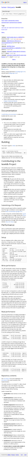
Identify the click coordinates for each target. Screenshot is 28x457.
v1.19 (13, 27)
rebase (24, 215)
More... (3, 32)
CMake (13, 145)
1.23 (2, 27)
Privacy (13, 454)
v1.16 (22, 27)
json (25, 454)
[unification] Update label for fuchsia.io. (16, 51)
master (6, 20)
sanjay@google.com (20, 71)
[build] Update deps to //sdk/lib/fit (15, 37)
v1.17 (19, 27)
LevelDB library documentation (9, 114)
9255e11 (4, 37)
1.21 (7, 27)
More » (14, 59)
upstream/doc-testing (13, 20)
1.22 (5, 27)
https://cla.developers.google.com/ (14, 211)
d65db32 (4, 41)
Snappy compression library (10, 101)
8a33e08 (4, 55)
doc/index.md (7, 378)
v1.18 (16, 27)
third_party (11, 7)
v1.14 (5, 29)
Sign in (25, 2)
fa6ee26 (4, 51)
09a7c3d (4, 46)
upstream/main (5, 22)
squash (24, 213)
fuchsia (3, 7)
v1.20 (10, 27)
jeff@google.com (13, 73)
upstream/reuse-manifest (15, 22)
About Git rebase (10, 222)
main (2, 20)
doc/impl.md (4, 380)
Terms (17, 454)
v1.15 (2, 29)
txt (22, 454)
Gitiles (9, 454)
